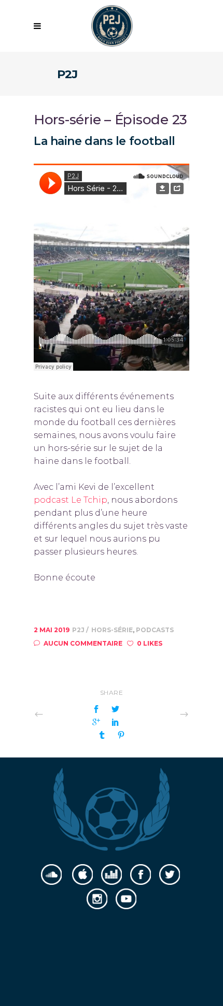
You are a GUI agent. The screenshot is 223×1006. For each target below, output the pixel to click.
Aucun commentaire (83, 643)
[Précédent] (62, 713)
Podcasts (155, 630)
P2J (79, 630)
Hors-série (112, 630)
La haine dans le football (104, 141)
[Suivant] (161, 713)
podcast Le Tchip (70, 500)
